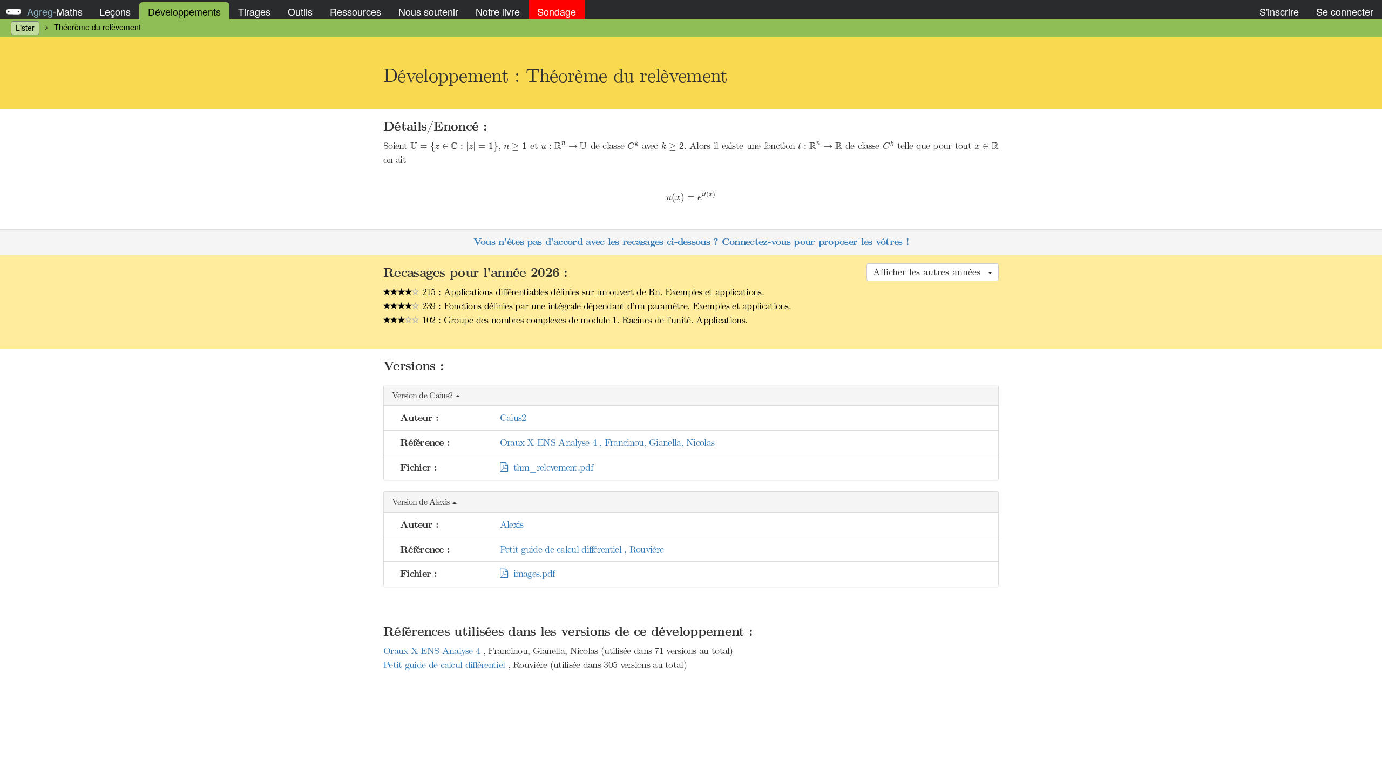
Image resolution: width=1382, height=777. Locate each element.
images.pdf (531, 574)
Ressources (355, 11)
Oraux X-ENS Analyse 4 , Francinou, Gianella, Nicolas (607, 442)
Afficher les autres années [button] (930, 272)
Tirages (254, 11)
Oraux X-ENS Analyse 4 (433, 651)
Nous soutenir (428, 11)
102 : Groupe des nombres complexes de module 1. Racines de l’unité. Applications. (583, 320)
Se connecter (1344, 11)
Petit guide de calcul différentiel (445, 665)
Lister (25, 27)
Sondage (556, 11)
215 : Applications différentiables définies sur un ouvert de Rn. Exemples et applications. (591, 292)
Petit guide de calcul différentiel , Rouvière (582, 549)
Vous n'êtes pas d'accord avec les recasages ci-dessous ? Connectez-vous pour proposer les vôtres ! (691, 242)
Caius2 (513, 418)
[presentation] (454, 146)
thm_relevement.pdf (550, 467)
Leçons (115, 11)
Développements (184, 11)
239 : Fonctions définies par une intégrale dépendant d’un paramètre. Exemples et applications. (605, 306)
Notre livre (498, 11)
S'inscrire (1279, 11)
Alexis (512, 524)
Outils (300, 11)
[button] (691, 395)
